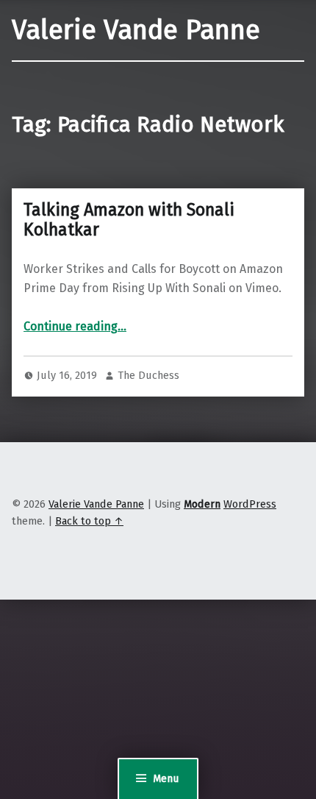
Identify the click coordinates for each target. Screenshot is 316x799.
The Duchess (148, 375)
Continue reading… (75, 326)
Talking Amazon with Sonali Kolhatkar (129, 220)
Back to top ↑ (89, 521)
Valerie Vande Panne (136, 30)
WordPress (249, 504)
